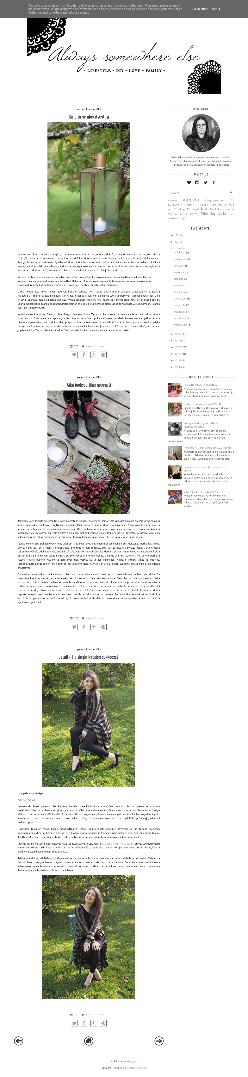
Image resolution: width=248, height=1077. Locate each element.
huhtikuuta (180, 305)
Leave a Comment (94, 346)
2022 (177, 235)
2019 (177, 334)
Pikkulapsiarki (213, 213)
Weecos (31, 799)
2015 (177, 360)
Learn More (200, 9)
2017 (177, 347)
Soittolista (173, 218)
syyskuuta (179, 272)
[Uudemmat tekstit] (18, 1044)
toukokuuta (180, 298)
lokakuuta (179, 265)
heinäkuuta (180, 285)
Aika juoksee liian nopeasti (89, 384)
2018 (177, 340)
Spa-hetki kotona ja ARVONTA (200, 385)
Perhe (194, 214)
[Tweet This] (74, 354)
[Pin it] (103, 354)
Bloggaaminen (215, 200)
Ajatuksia (191, 200)
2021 (177, 242)
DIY (231, 200)
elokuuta (178, 279)
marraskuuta (181, 259)
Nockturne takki (36, 818)
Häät (197, 205)
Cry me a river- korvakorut (117, 843)
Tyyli (183, 218)
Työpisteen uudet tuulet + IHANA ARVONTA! (208, 448)
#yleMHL (173, 200)
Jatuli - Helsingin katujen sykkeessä (89, 656)
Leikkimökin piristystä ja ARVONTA (202, 404)
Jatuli (21, 799)
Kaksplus (204, 204)
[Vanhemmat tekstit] (159, 1044)
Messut (184, 214)
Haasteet (189, 204)
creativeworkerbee (137, 1068)
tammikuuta (180, 325)
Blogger (132, 1061)
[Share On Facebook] (84, 354)
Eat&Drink (175, 204)
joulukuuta (179, 252)
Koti (204, 208)
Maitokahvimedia (222, 209)
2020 (177, 248)
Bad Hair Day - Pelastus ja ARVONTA (203, 491)
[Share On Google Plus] (93, 354)
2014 (177, 367)
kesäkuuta (179, 292)
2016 (177, 354)
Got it (216, 9)
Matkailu (173, 214)
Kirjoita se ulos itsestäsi (89, 116)
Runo (231, 214)
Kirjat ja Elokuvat (186, 209)
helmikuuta (180, 318)
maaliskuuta (180, 312)
